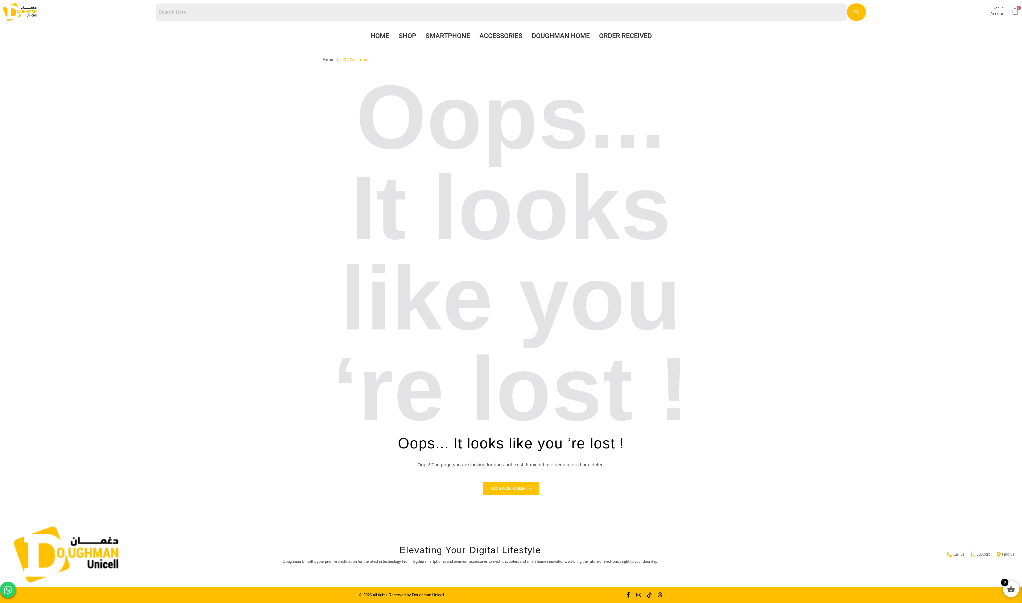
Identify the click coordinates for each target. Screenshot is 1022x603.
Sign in (998, 8)
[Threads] (660, 595)
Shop (407, 36)
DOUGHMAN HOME (561, 36)
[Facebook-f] (628, 595)
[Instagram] (638, 595)
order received (625, 36)
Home (379, 36)
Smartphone (448, 36)
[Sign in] (984, 10)
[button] (8, 590)
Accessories (500, 36)
